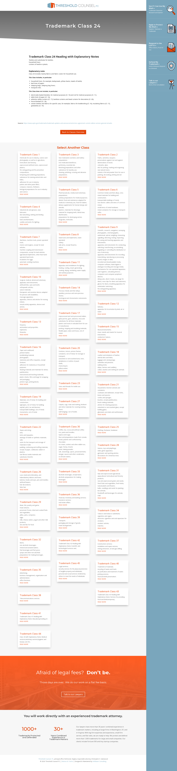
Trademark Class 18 (108, 351)
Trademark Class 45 (69, 563)
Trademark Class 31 (108, 470)
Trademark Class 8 (69, 234)
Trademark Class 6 (108, 189)
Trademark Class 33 (69, 471)
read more (24, 194)
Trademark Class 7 (30, 236)
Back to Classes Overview (73, 132)
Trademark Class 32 (30, 539)
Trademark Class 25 (108, 426)
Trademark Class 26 (30, 471)
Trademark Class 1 (30, 154)
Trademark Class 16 (30, 346)
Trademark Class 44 (30, 633)
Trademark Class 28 (108, 444)
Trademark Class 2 (108, 154)
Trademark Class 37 (108, 540)
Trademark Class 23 (69, 383)
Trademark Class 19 (30, 396)
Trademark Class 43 (108, 591)
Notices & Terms (67, 761)
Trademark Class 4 (30, 206)
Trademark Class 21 (108, 384)
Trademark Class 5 (69, 189)
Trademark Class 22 (30, 426)
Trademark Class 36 (69, 494)
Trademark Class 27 (69, 401)
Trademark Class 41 (30, 613)
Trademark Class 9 (108, 227)
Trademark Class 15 (108, 326)
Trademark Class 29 (30, 501)
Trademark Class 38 (30, 595)
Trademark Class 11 (69, 262)
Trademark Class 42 (69, 540)
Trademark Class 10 (30, 276)
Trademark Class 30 (69, 426)
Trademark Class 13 (30, 321)
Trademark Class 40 (108, 563)
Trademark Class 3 (69, 154)
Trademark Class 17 (69, 312)
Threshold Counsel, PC (45, 759)
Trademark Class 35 (30, 569)
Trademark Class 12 (108, 303)
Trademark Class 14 (69, 287)
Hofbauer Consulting (99, 761)
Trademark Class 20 (69, 347)
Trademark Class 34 (108, 510)
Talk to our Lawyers (73, 694)
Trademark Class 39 (69, 517)
